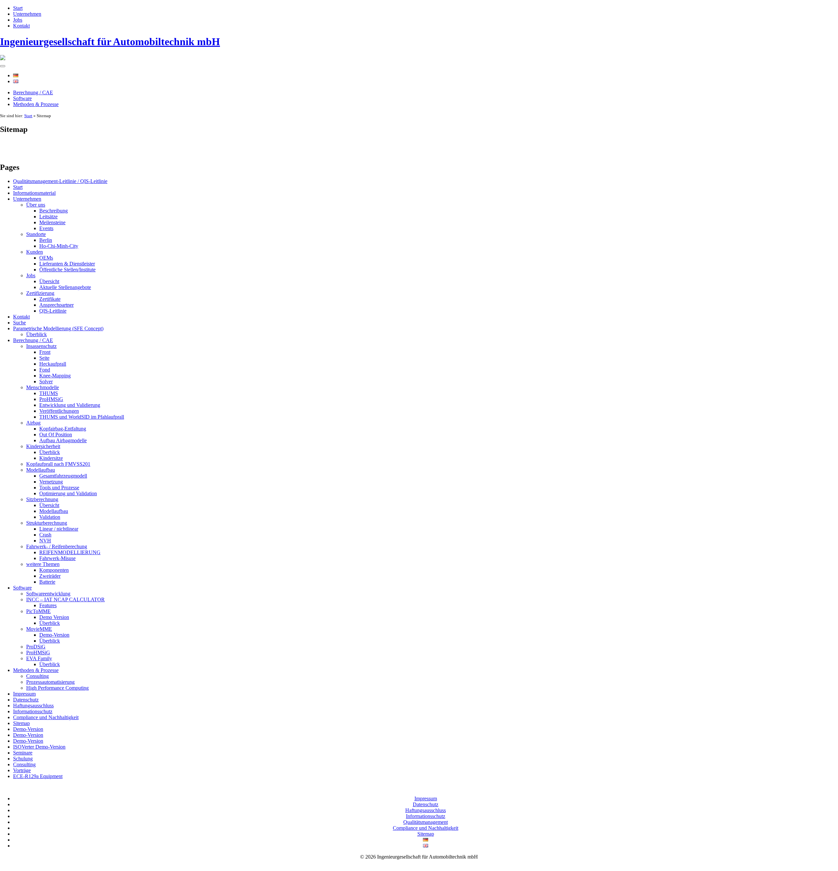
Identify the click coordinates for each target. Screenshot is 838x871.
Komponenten (54, 570)
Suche (19, 322)
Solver (46, 381)
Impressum (24, 694)
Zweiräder (50, 576)
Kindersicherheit (43, 446)
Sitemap (21, 723)
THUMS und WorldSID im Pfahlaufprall (81, 417)
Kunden (34, 252)
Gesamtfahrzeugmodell (63, 476)
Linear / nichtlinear (58, 529)
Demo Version (54, 617)
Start (18, 8)
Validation (49, 517)
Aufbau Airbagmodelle (63, 440)
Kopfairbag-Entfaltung (62, 428)
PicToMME (38, 611)
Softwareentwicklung (48, 593)
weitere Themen (43, 564)
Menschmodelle (42, 387)
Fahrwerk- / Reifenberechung (56, 546)
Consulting (37, 676)
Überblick (36, 334)
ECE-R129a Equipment (38, 776)
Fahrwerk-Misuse (57, 558)
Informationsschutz (32, 711)
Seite (44, 358)
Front (44, 352)
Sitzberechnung (42, 499)
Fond (44, 369)
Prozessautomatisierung (50, 682)
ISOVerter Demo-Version (39, 747)
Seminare (22, 752)
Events (46, 228)
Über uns (35, 205)
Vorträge (22, 770)
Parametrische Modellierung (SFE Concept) (58, 328)
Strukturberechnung (46, 523)
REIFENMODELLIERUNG (69, 552)
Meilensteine (52, 222)
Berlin (45, 240)
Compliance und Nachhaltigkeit (46, 717)
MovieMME (39, 629)
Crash (45, 534)
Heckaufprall (52, 364)
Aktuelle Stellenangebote (65, 287)
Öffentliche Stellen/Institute (67, 269)
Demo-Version (54, 635)
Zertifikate (50, 299)
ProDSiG (36, 646)
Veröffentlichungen (59, 411)
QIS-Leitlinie (52, 311)
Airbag (33, 423)
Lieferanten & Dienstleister (67, 263)
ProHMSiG (51, 399)
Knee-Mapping (55, 375)
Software (22, 98)
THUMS (48, 393)
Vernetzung (51, 481)
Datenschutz (26, 699)
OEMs (46, 258)
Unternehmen (27, 14)
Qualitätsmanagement (425, 822)
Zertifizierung (40, 293)
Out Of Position (55, 434)
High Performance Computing (57, 688)
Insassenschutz (41, 346)
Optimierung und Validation (68, 493)
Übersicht (49, 281)
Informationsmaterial (34, 193)
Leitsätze (48, 216)
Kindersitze (51, 458)
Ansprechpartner (56, 305)
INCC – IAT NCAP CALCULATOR (65, 599)
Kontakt (21, 25)
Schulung (23, 758)
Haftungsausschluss (33, 705)
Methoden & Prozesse (36, 104)
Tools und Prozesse (59, 487)
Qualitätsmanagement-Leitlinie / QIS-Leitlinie (60, 181)
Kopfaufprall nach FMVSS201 (58, 464)
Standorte (36, 234)
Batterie (47, 582)
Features (48, 605)
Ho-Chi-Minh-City (58, 246)
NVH (45, 540)
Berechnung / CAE (33, 92)
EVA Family (39, 658)
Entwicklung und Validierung (69, 405)
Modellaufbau (40, 470)
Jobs (17, 20)
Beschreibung (53, 210)
